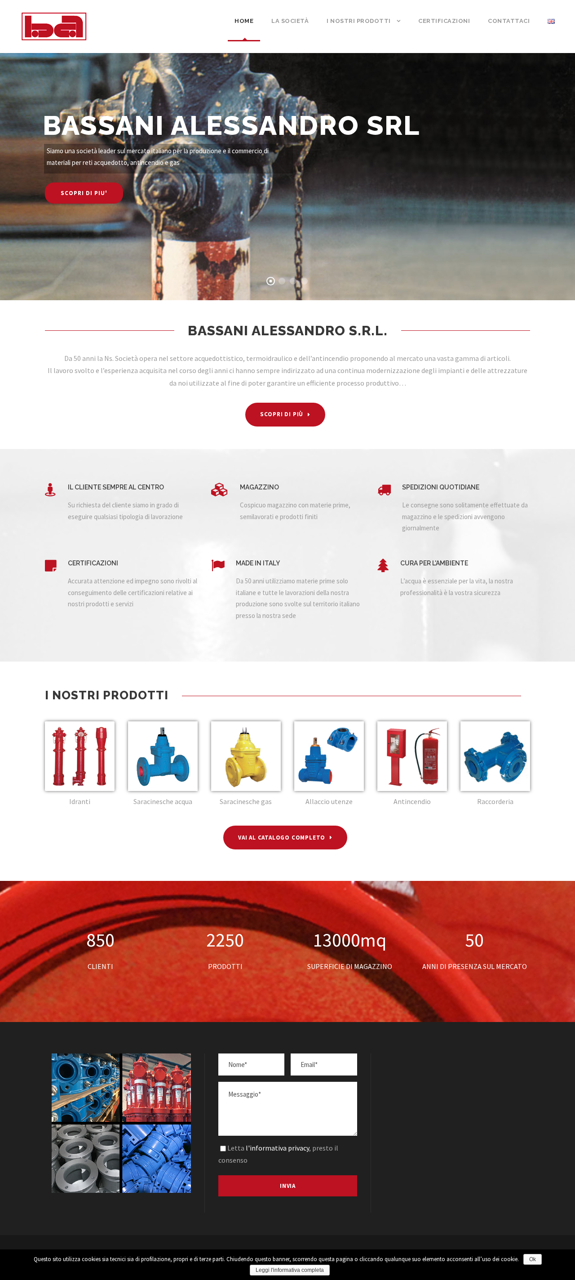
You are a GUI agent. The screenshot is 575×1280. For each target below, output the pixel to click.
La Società (290, 21)
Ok (532, 1259)
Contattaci (509, 21)
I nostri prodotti (359, 21)
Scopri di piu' (84, 193)
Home (243, 21)
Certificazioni (444, 21)
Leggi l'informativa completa (290, 1270)
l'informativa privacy (277, 1147)
